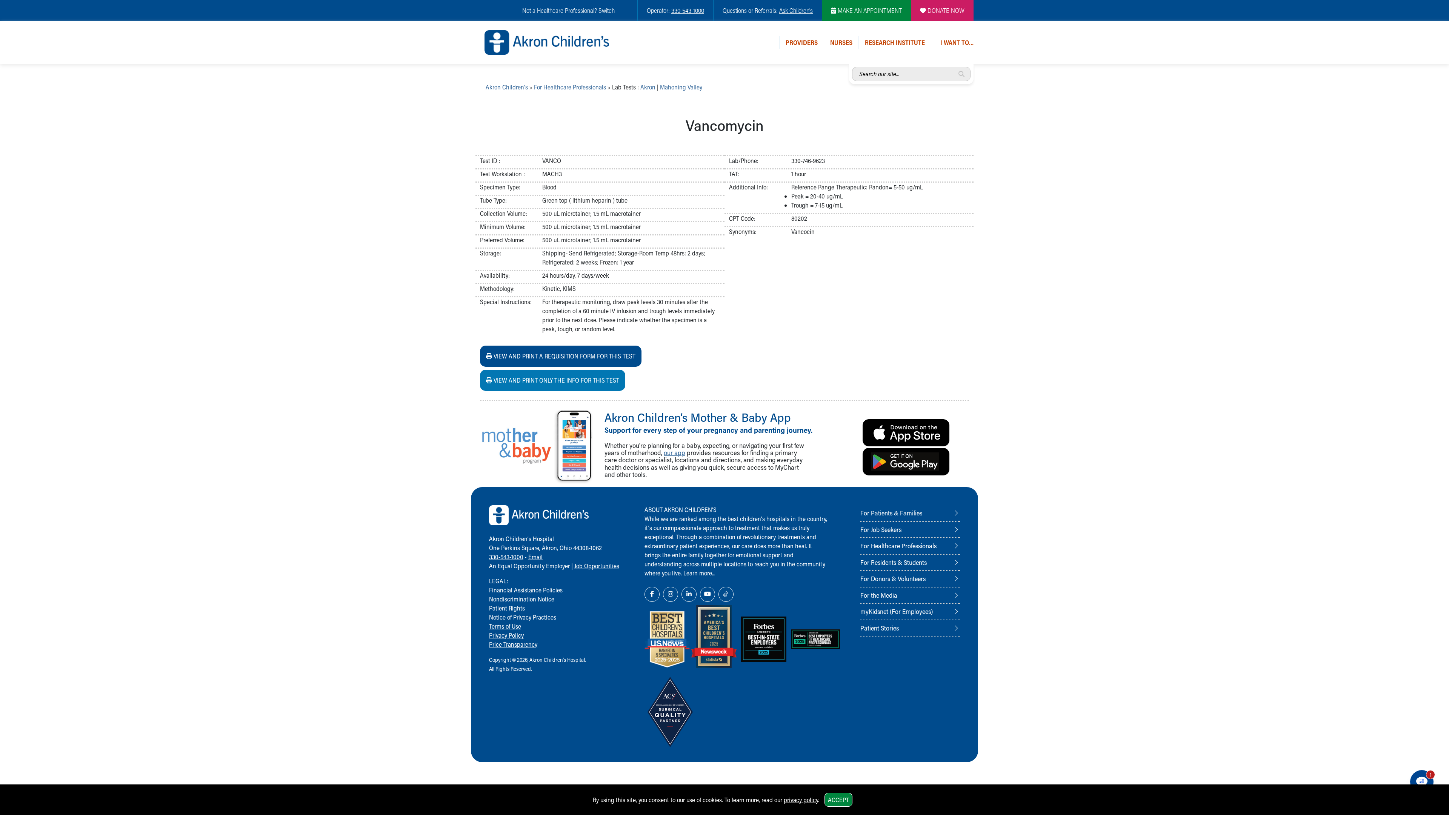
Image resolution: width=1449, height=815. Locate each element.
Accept (838, 800)
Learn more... (699, 573)
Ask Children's (796, 10)
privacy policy (801, 800)
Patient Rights (507, 608)
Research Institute (895, 42)
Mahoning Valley (681, 87)
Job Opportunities (596, 566)
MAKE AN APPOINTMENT (869, 10)
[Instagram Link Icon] (670, 594)
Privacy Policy (506, 635)
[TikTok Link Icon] (726, 594)
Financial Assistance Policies (526, 590)
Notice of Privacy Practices (522, 617)
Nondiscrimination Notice (521, 599)
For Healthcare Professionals (570, 87)
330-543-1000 (687, 10)
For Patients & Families (891, 513)
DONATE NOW (945, 10)
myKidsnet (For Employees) (896, 611)
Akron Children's (507, 87)
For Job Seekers (880, 529)
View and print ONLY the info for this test (555, 380)
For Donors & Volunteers (893, 578)
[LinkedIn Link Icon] (689, 594)
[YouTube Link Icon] (707, 594)
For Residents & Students (893, 562)
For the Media (878, 595)
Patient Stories (879, 628)
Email (535, 557)
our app (674, 452)
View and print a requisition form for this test (563, 356)
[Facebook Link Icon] (652, 594)
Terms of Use (505, 626)
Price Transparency (513, 644)
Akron (647, 87)
